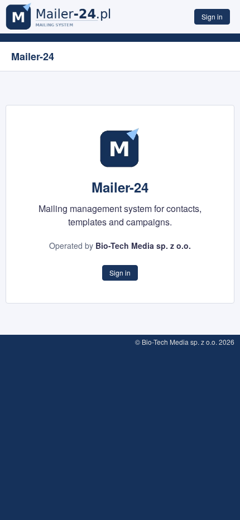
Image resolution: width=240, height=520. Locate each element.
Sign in (212, 16)
